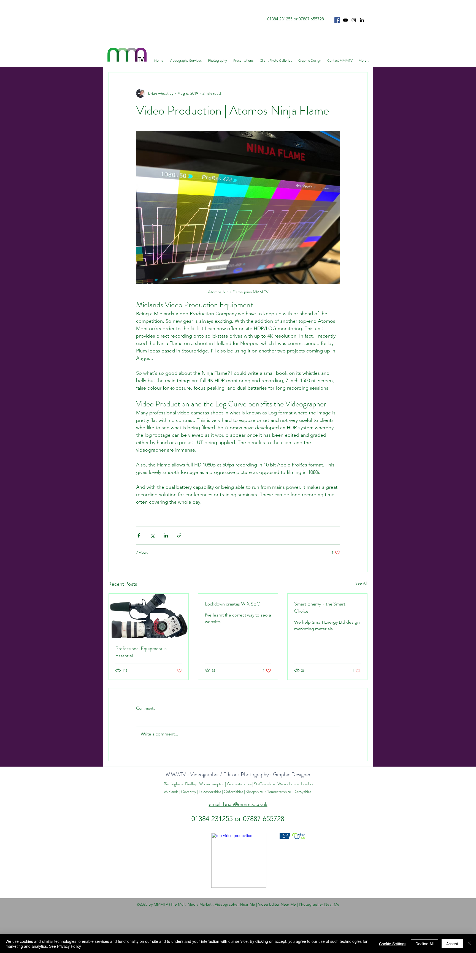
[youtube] (345, 20)
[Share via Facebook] (138, 535)
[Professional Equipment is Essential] (148, 616)
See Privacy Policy (65, 946)
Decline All (424, 943)
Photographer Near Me (318, 904)
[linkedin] (362, 20)
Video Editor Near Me (277, 904)
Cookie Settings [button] (392, 943)
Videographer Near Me (235, 904)
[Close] (469, 944)
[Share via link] (179, 535)
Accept (452, 943)
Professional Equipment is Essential (141, 652)
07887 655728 (263, 818)
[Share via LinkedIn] (165, 535)
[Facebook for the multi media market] (337, 20)
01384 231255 (212, 818)
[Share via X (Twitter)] (152, 535)
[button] (186, 60)
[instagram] (353, 20)
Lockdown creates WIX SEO (233, 603)
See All (361, 583)
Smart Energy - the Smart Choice (319, 607)
